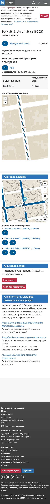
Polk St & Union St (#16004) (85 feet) (22, 228)
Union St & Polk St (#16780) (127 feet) (22, 248)
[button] (33, 3)
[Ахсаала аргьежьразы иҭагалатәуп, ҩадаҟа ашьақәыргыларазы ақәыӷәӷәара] (45, 191)
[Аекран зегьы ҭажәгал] (45, 196)
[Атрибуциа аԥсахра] (45, 219)
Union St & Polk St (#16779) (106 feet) (22, 238)
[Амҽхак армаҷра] (45, 187)
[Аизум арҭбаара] (45, 183)
